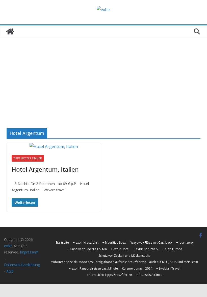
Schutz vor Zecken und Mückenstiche (124, 255)
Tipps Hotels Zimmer (28, 158)
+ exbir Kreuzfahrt (85, 242)
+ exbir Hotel (120, 249)
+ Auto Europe (172, 249)
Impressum (29, 252)
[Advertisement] (103, 75)
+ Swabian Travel (168, 268)
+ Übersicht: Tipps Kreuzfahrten (109, 275)
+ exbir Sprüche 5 (145, 249)
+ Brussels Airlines (149, 275)
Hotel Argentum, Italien (45, 169)
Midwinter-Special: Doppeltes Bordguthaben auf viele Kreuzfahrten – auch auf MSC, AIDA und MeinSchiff (124, 262)
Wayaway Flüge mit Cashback (151, 242)
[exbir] (10, 31)
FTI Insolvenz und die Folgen (87, 249)
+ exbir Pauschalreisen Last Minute (93, 268)
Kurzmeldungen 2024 (137, 268)
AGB (10, 271)
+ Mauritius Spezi (114, 242)
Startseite (62, 242)
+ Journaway (185, 242)
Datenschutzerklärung (22, 264)
